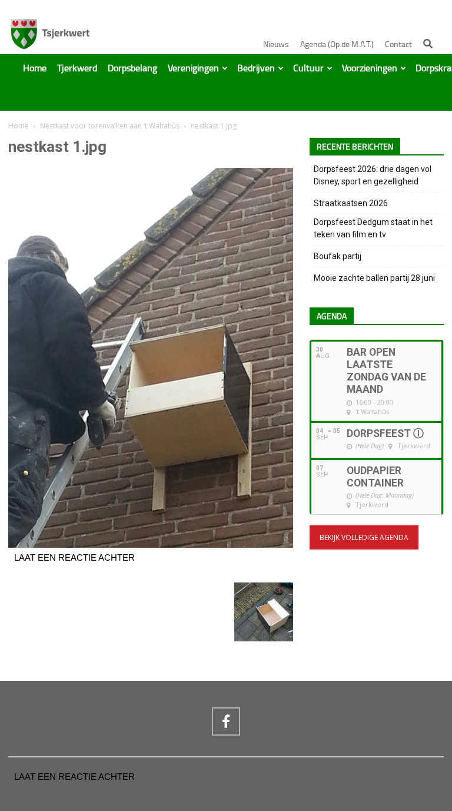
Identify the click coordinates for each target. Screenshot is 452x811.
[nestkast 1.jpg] (150, 545)
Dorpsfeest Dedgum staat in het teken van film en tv (373, 228)
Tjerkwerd (77, 68)
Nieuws (276, 44)
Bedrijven (256, 68)
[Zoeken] (428, 43)
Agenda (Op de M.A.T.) (337, 44)
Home (34, 68)
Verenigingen (193, 68)
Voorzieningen (369, 68)
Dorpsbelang (132, 68)
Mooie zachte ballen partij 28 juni (374, 278)
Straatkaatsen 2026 (351, 203)
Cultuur (308, 68)
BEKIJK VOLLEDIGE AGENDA (364, 537)
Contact (398, 44)
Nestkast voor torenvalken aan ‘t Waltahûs (110, 126)
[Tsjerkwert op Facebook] (226, 721)
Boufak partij (337, 256)
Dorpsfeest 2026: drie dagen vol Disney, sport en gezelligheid (372, 175)
